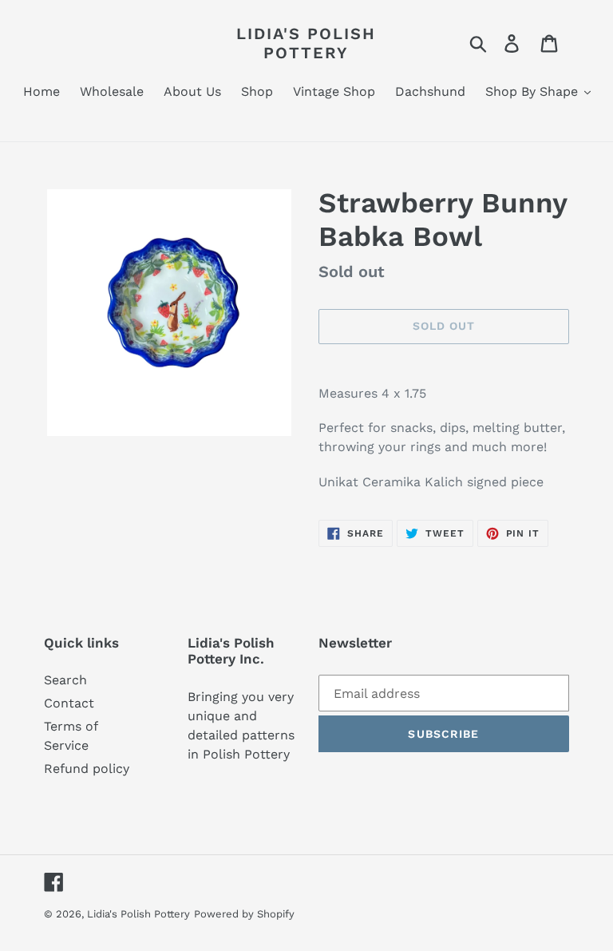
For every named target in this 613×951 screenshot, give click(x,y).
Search (65, 679)
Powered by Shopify (244, 914)
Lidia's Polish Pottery (306, 43)
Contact (69, 703)
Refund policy (86, 768)
